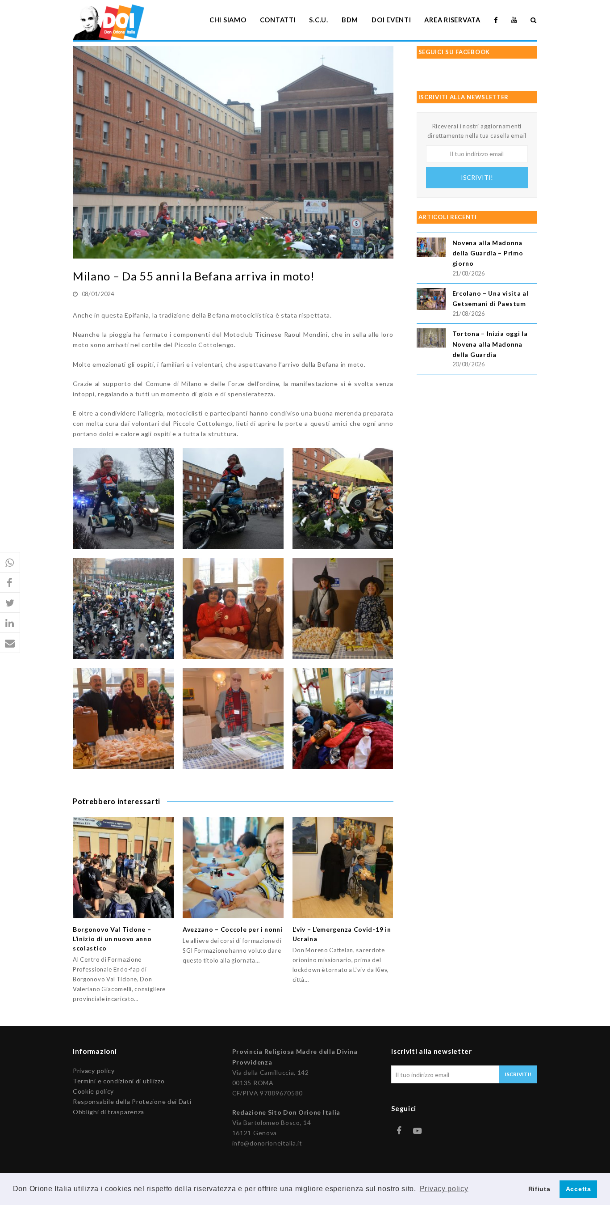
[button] (10, 562)
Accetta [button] (578, 1188)
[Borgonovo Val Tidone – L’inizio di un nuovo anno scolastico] (123, 867)
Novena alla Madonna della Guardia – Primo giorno (487, 253)
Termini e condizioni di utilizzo (118, 1081)
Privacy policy (94, 1070)
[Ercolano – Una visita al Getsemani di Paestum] (431, 300)
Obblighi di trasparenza (108, 1112)
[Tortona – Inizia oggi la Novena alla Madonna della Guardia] (431, 339)
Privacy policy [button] (444, 1188)
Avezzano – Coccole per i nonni (233, 929)
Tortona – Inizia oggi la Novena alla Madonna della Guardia (490, 344)
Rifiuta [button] (539, 1188)
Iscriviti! (477, 177)
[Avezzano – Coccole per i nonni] (233, 867)
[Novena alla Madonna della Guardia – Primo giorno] (431, 248)
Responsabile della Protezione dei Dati (132, 1101)
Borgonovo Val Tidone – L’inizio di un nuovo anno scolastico (112, 938)
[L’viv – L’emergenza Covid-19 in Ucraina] (342, 867)
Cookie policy (93, 1091)
